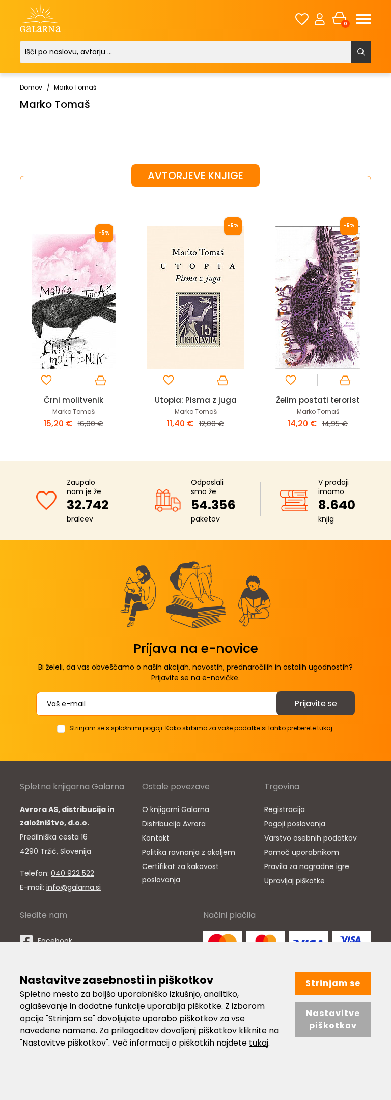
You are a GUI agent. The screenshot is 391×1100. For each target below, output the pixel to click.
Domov (31, 87)
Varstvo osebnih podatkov (310, 838)
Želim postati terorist (318, 400)
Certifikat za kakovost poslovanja (180, 873)
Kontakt (156, 838)
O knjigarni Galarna (175, 809)
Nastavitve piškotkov (333, 1019)
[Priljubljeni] (302, 19)
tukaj (258, 1043)
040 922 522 (72, 873)
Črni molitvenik (73, 400)
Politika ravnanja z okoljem (188, 852)
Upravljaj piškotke (294, 881)
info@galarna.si (73, 887)
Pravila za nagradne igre (306, 866)
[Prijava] (320, 19)
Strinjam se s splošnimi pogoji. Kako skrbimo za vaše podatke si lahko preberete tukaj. (201, 727)
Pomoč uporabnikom (301, 852)
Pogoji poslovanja (294, 824)
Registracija (284, 809)
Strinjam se (332, 983)
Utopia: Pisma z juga (196, 400)
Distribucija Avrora (174, 824)
